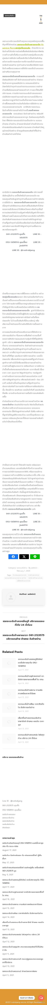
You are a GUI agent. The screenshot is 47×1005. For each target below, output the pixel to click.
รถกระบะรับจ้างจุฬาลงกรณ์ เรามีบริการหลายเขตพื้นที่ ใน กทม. (31, 678)
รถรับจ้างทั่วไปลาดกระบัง (35, 578)
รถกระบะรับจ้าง (9, 15)
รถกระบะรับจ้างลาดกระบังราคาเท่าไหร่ (15, 578)
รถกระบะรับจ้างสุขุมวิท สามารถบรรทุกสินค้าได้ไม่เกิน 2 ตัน (22, 948)
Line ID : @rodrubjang (12, 801)
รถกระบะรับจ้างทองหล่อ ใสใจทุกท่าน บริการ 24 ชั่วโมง (31, 736)
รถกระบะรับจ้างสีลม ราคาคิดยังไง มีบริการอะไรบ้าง (31, 706)
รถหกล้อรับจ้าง (8, 821)
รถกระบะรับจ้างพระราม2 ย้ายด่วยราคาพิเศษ (19, 971)
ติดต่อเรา (6, 827)
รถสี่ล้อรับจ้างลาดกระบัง (23, 581)
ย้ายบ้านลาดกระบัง (33, 575)
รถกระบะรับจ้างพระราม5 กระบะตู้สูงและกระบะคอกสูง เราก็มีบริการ (22, 961)
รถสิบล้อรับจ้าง (8, 824)
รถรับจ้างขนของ (8, 814)
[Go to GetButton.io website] (41, 1002)
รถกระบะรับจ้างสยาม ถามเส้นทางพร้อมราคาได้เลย (30, 692)
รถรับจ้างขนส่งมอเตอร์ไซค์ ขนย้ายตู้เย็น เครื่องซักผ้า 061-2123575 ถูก (23, 869)
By (33, 568)
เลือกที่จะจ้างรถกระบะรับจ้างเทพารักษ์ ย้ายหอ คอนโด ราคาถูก (31, 721)
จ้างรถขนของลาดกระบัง (19, 575)
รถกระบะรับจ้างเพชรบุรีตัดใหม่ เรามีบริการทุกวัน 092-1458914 (30, 663)
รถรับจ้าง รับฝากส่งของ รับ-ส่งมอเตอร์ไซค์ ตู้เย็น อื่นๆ (22, 857)
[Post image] (9, 663)
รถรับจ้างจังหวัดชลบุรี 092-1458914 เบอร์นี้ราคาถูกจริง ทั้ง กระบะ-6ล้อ (22, 845)
